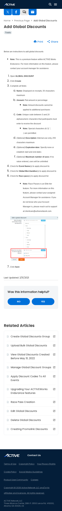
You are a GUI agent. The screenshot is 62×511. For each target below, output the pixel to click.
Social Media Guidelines (31, 471)
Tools (8, 32)
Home (7, 20)
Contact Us (34, 455)
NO (19, 301)
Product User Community (16, 479)
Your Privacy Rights (46, 464)
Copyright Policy (26, 464)
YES (43, 301)
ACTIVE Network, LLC (13, 500)
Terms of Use (10, 464)
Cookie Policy (10, 471)
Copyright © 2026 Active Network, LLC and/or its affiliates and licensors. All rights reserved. (26, 490)
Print (40, 42)
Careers (34, 479)
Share (54, 42)
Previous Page (22, 20)
